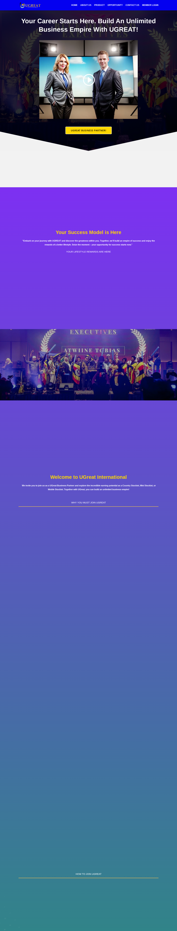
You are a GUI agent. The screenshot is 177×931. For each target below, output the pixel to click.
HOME (74, 5)
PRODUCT (99, 5)
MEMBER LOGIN (150, 5)
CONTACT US (132, 5)
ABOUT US (85, 5)
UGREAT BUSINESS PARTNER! (88, 130)
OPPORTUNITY (115, 5)
